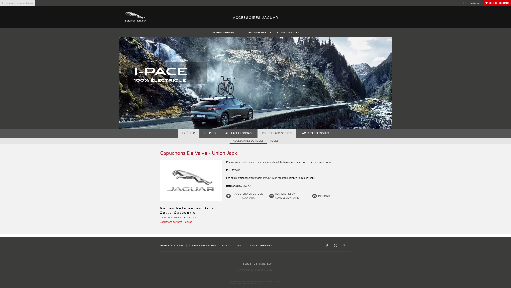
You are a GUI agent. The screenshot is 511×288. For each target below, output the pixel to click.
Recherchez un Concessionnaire (274, 32)
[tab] (188, 133)
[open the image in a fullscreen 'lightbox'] (191, 180)
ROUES (274, 140)
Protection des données (202, 245)
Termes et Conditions (171, 245)
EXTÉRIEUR (188, 133)
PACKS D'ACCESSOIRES (315, 133)
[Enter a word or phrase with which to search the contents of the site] (473, 3)
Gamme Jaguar (223, 32)
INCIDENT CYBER (231, 245)
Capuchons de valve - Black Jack (178, 217)
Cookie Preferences (261, 245)
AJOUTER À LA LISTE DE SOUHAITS (249, 195)
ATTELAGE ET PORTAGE (239, 133)
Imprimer (324, 195)
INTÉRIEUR (210, 133)
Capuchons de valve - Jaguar (176, 222)
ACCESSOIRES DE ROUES (248, 140)
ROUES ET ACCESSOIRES (277, 133)
